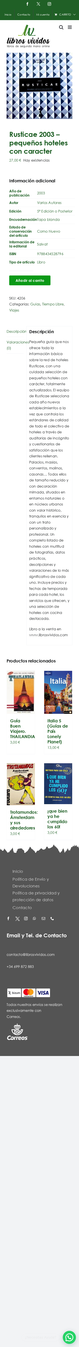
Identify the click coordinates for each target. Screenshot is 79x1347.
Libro (41, 262)
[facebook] (9, 919)
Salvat (42, 244)
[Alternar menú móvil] (70, 27)
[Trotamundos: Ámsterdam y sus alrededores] (21, 784)
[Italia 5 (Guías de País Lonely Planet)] (58, 692)
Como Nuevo (48, 231)
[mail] (44, 919)
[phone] (52, 919)
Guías (35, 304)
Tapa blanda (48, 219)
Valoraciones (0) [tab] (15, 345)
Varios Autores (49, 202)
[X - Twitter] (17, 919)
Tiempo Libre (53, 304)
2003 (41, 193)
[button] (69, 1337)
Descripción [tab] (15, 331)
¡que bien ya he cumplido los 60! (57, 819)
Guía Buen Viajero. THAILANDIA (22, 728)
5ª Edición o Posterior (54, 211)
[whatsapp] (35, 919)
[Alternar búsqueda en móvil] (61, 27)
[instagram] (26, 919)
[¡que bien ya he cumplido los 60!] (58, 783)
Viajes (14, 310)
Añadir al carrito (30, 280)
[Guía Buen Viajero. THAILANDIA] (21, 692)
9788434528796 (50, 253)
